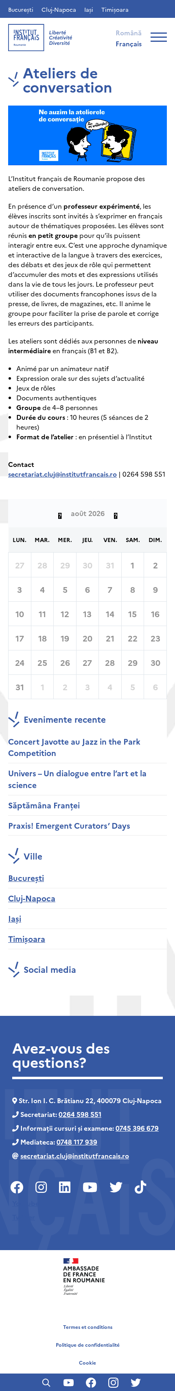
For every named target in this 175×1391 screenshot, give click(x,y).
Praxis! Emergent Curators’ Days (69, 825)
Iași (88, 9)
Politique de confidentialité (88, 1344)
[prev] (60, 513)
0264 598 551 (80, 1114)
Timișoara (115, 9)
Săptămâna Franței (44, 804)
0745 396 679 (137, 1127)
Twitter (23, 1216)
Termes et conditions (87, 1326)
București (20, 9)
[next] (115, 513)
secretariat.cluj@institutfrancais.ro (62, 473)
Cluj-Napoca (59, 9)
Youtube (25, 1203)
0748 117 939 (77, 1141)
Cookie (87, 1362)
